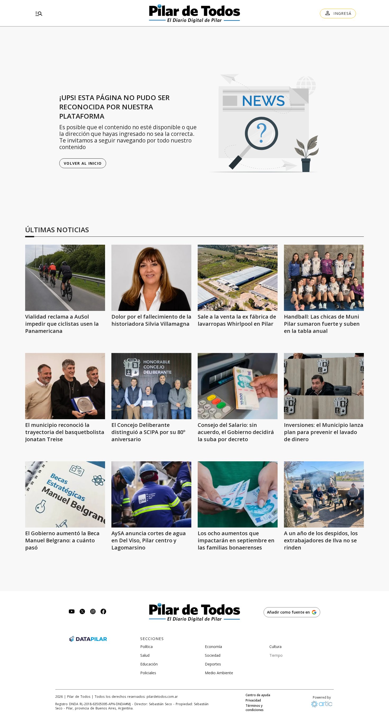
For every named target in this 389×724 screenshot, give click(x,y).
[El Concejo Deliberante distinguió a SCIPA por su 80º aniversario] (151, 386)
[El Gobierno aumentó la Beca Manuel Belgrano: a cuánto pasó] (65, 494)
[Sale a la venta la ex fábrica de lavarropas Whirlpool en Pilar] (238, 278)
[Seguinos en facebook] (103, 612)
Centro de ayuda (258, 695)
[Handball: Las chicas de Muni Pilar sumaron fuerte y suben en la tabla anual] (324, 278)
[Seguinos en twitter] (82, 612)
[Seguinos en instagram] (93, 612)
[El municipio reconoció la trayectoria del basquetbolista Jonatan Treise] (65, 386)
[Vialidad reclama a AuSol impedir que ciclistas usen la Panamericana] (65, 278)
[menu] (84, 13)
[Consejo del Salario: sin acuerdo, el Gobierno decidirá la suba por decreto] (238, 386)
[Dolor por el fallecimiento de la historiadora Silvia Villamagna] (151, 278)
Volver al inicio (83, 163)
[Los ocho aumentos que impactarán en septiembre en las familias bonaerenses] (238, 494)
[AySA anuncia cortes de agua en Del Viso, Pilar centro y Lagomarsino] (151, 494)
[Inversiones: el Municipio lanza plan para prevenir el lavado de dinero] (324, 386)
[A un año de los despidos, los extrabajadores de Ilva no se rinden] (324, 494)
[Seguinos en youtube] (72, 612)
